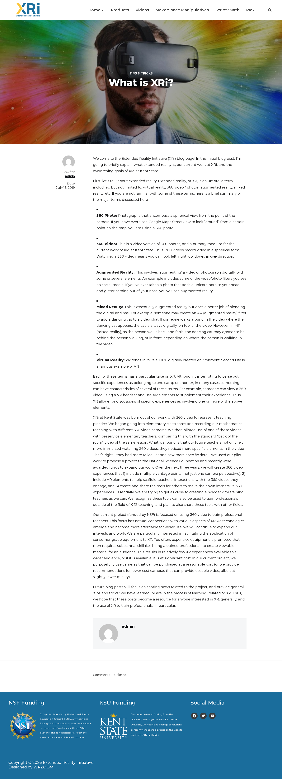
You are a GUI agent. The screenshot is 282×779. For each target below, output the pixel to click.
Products (120, 10)
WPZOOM (43, 767)
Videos (142, 10)
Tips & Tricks (141, 73)
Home (94, 10)
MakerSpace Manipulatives (182, 10)
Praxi (251, 10)
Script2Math (227, 10)
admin (128, 626)
